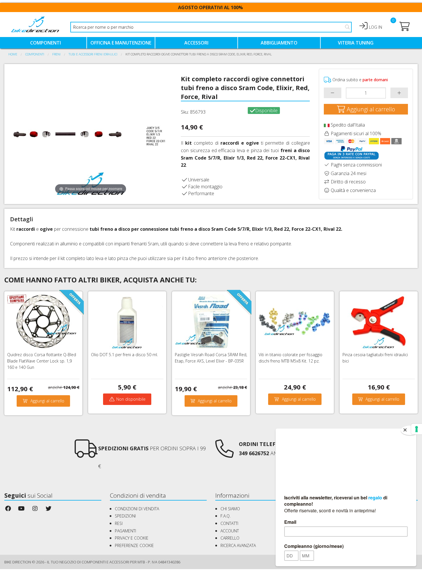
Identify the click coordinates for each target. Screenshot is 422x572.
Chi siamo (230, 508)
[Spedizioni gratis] (86, 454)
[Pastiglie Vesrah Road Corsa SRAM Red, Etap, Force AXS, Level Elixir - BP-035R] (211, 321)
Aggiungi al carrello (370, 109)
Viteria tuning (355, 43)
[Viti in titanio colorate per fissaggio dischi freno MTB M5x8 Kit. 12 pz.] (294, 321)
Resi (119, 523)
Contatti (229, 523)
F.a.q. (225, 516)
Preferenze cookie (134, 545)
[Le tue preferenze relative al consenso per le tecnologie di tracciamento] (416, 429)
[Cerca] (347, 27)
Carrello (229, 538)
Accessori (196, 43)
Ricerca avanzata (238, 545)
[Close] (410, 430)
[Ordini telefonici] (224, 454)
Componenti (45, 43)
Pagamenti (125, 531)
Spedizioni (125, 516)
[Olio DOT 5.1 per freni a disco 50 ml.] (127, 321)
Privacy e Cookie (131, 538)
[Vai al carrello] (404, 28)
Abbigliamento (279, 43)
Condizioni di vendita (137, 508)
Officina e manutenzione (120, 43)
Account (229, 531)
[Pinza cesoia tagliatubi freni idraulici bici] (378, 321)
